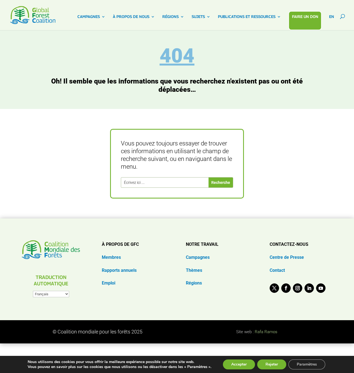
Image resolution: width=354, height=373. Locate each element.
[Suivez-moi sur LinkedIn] (309, 288)
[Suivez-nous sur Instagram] (297, 288)
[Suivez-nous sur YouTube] (321, 288)
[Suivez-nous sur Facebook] (286, 288)
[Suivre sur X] (274, 288)
